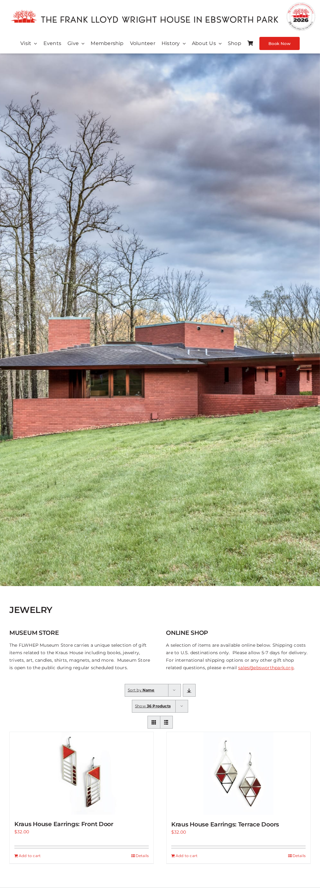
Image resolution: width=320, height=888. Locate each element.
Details (142, 855)
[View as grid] (154, 722)
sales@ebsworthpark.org (266, 667)
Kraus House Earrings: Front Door (63, 824)
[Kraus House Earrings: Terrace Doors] (238, 773)
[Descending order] (189, 690)
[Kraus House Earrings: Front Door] (81, 773)
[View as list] (166, 722)
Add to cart (30, 855)
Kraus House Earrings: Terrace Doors (225, 824)
